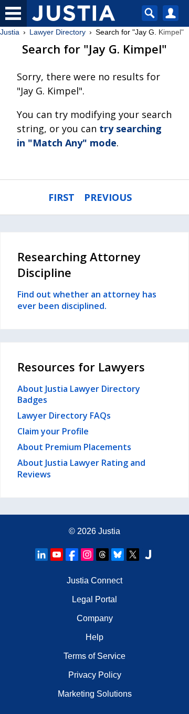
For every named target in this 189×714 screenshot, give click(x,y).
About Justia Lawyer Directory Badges (78, 394)
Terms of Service (94, 656)
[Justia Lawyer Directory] (148, 554)
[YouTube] (56, 554)
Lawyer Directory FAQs (64, 415)
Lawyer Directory (57, 32)
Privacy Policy (94, 674)
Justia (9, 32)
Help (94, 637)
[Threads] (102, 554)
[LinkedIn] (41, 554)
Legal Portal (94, 599)
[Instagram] (87, 554)
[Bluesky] (117, 554)
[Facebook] (72, 554)
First (61, 197)
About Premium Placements (74, 447)
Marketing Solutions (95, 693)
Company (95, 618)
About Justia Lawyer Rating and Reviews (81, 468)
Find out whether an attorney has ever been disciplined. (86, 300)
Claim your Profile (53, 431)
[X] (133, 554)
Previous (108, 197)
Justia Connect (94, 580)
